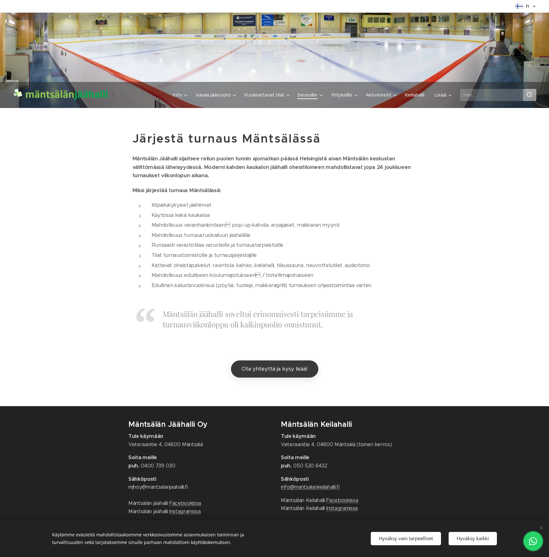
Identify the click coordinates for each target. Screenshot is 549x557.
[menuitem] (181, 95)
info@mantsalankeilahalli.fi (310, 487)
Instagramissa (185, 511)
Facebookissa (185, 503)
